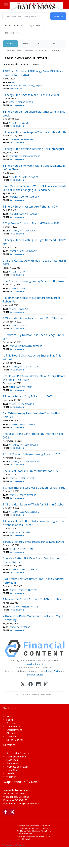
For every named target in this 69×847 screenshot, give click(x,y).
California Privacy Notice (42, 831)
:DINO (22, 271)
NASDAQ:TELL (32, 251)
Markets (10, 43)
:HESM (12, 102)
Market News (15, 85)
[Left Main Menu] (6, 4)
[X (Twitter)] (22, 684)
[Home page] (36, 6)
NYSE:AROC (14, 627)
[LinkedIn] (38, 684)
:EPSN (32, 230)
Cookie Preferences (25, 834)
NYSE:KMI (13, 176)
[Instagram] (46, 684)
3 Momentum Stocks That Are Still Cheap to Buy (32, 599)
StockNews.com (17, 105)
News (19, 50)
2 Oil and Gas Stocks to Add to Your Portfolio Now (33, 318)
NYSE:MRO (29, 139)
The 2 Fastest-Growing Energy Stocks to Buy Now (33, 281)
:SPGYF (22, 495)
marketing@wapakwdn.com (26, 803)
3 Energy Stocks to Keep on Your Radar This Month (34, 132)
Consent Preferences (14, 845)
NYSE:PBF (20, 102)
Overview (10, 50)
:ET (26, 122)
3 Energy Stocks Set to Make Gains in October (31, 95)
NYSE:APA (13, 309)
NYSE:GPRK (14, 606)
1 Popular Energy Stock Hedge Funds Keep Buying (34, 542)
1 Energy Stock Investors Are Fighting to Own (31, 206)
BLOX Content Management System (38, 836)
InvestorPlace (16, 88)
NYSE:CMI (13, 478)
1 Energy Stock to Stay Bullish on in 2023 (28, 396)
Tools (53, 43)
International (42, 50)
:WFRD (12, 387)
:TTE (11, 139)
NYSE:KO (13, 346)
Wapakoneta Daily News (38, 825)
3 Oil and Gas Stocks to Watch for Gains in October (33, 504)
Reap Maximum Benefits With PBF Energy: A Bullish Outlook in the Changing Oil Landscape (34, 188)
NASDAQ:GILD (25, 346)
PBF (13, 82)
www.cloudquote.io (34, 664)
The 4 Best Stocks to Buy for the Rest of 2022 (30, 471)
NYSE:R (22, 478)
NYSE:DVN (34, 366)
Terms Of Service (34, 674)
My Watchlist (35, 25)
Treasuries (55, 50)
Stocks (26, 43)
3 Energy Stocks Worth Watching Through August (33, 149)
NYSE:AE (23, 325)
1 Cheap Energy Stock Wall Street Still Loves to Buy (34, 487)
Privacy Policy (53, 671)
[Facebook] (30, 684)
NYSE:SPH (30, 102)
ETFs (40, 43)
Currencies (29, 50)
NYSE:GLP (25, 606)
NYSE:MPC (34, 197)
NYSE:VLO (13, 197)
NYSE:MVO (25, 156)
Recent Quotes (11, 25)
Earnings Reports (35, 85)
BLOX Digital (25, 839)
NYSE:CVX (33, 176)
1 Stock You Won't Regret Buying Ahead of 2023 (32, 454)
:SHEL (21, 122)
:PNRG (29, 387)
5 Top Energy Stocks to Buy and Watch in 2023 (31, 223)
